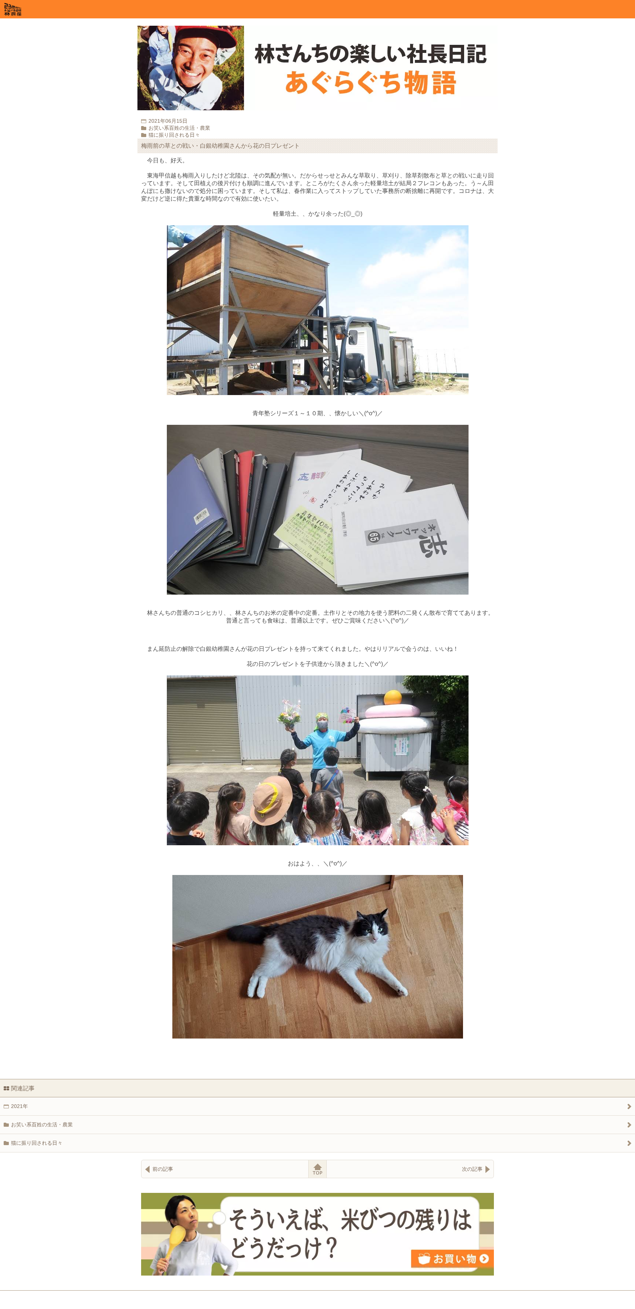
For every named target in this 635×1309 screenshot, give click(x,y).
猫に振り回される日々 (36, 1143)
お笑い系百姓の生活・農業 (42, 1124)
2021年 (19, 1106)
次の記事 (472, 1169)
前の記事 (163, 1169)
